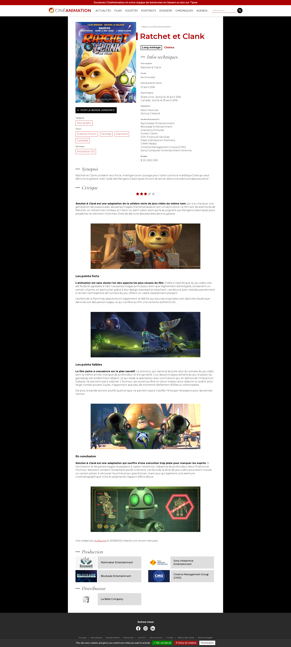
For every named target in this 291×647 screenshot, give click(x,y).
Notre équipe (96, 637)
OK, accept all (163, 643)
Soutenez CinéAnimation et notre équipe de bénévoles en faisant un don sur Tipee (145, 2)
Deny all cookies (187, 643)
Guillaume (100, 540)
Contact (169, 637)
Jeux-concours (156, 637)
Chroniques (184, 10)
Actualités (103, 10)
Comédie (82, 140)
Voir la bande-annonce (97, 110)
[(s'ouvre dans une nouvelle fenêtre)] (138, 629)
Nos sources (129, 637)
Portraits (148, 10)
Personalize (207, 643)
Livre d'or (142, 637)
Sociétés (131, 10)
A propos (83, 637)
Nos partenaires (112, 637)
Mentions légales (205, 637)
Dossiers (165, 10)
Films (118, 10)
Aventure (122, 133)
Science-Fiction (87, 133)
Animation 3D (86, 151)
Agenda (201, 10)
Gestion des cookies (185, 637)
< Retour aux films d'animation (156, 26)
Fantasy (106, 133)
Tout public (84, 123)
